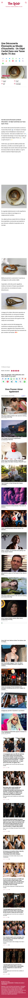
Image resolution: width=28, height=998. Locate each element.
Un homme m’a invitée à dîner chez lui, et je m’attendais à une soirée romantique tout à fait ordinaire (13, 853)
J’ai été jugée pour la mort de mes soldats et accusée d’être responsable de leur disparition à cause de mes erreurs (13, 967)
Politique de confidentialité (7, 982)
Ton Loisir (14, 3)
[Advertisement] (14, 26)
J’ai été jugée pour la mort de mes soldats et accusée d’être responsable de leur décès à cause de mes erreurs (13, 911)
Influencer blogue (6, 367)
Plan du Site (4, 984)
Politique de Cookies (19, 982)
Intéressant (6, 75)
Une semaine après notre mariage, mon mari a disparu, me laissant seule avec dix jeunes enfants (13, 938)
